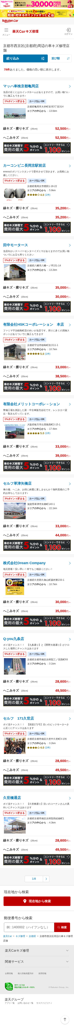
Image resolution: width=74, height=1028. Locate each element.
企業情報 (9, 973)
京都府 (32, 936)
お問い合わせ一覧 (25, 1003)
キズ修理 (20, 936)
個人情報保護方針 (26, 973)
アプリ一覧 (10, 1003)
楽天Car (7, 936)
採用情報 (42, 973)
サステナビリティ (44, 1003)
